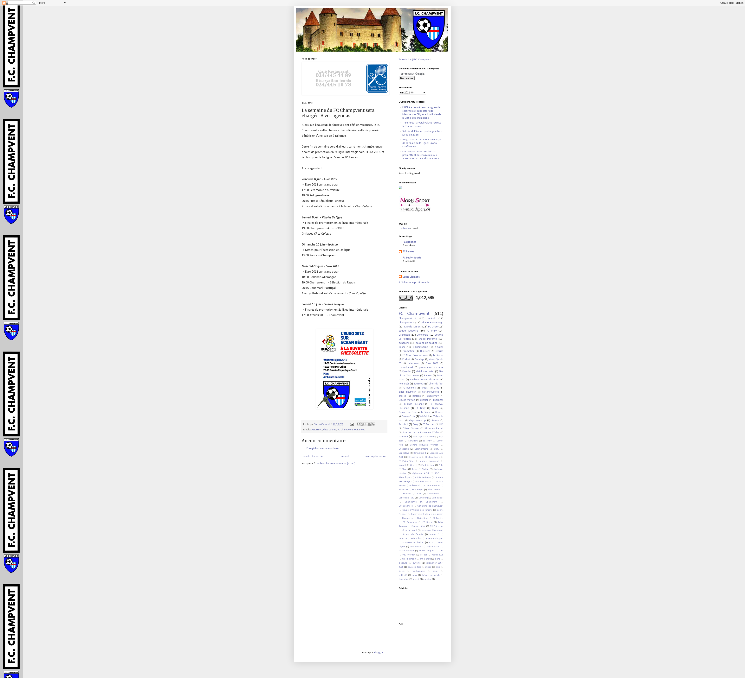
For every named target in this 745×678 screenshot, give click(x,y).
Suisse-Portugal (406, 551)
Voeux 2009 (437, 555)
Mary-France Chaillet (413, 543)
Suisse (415, 469)
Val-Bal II (424, 416)
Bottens (416, 396)
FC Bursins (438, 518)
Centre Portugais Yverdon (424, 445)
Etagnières (407, 518)
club (438, 567)
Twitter (425, 469)
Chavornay (433, 396)
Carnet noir (437, 498)
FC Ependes (409, 242)
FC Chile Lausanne (413, 404)
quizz (414, 575)
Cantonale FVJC (406, 498)
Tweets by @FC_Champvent (415, 59)
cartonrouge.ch (430, 392)
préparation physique (431, 367)
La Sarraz (438, 355)
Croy (415, 424)
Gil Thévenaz (436, 526)
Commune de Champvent (430, 506)
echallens (404, 343)
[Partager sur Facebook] (370, 424)
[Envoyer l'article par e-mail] (351, 424)
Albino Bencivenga (432, 322)
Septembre (415, 547)
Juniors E (434, 534)
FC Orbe (433, 326)
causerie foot (414, 567)
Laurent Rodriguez (434, 538)
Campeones (433, 494)
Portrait (406, 359)
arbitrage (418, 436)
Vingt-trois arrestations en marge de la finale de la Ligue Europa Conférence (421, 143)
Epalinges (438, 400)
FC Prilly (432, 330)
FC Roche (428, 522)
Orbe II (413, 465)
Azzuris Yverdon (432, 486)
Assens (435, 420)
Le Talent (426, 412)
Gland (435, 408)
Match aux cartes (425, 371)
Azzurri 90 (316, 429)
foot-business (418, 571)
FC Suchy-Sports (412, 257)
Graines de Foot (408, 412)
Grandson (404, 334)
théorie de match (431, 575)
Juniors (425, 388)
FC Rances (359, 429)
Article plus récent (313, 456)
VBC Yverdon (408, 555)
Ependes (406, 371)
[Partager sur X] (366, 424)
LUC (441, 424)
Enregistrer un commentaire (323, 448)
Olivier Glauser (411, 428)
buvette (417, 563)
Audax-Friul (414, 486)
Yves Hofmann (409, 559)
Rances (428, 375)
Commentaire (421, 449)
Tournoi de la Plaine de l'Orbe (421, 432)
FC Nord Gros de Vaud (415, 355)
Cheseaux (404, 449)
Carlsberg (423, 498)
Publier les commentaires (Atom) (336, 463)
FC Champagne (420, 347)
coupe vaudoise (408, 330)
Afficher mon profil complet (415, 282)
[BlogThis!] (362, 424)
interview (414, 363)
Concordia (422, 334)
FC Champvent (345, 429)
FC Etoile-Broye (432, 457)
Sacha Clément (411, 277)
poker (435, 571)
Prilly (441, 465)
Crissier (424, 400)
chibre (428, 567)
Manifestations (413, 326)
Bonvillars (413, 441)
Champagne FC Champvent (421, 502)
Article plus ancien (375, 456)
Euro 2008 (432, 363)
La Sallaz (438, 347)
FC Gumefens (410, 522)
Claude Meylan (407, 400)
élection (427, 579)
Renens (439, 412)
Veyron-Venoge (417, 420)
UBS (441, 551)
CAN (419, 494)
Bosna (402, 347)
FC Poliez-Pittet (406, 461)
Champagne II (406, 506)
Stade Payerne (428, 339)
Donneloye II (419, 453)
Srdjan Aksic (433, 547)
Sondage (419, 359)
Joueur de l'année (413, 534)
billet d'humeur (407, 392)
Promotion (409, 351)
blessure (403, 563)
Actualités (404, 384)
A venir (431, 437)
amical (431, 318)
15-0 (437, 473)
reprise (439, 351)
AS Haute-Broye (423, 477)
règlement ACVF (420, 473)
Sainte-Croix (408, 416)
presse (402, 396)
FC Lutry (420, 408)
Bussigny (427, 441)
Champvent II (406, 322)
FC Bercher (429, 424)
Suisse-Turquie (426, 551)
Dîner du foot (436, 384)
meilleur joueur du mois (424, 379)
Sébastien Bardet (433, 428)
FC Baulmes (409, 388)
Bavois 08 (403, 490)
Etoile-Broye (423, 518)
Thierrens (425, 351)
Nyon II (402, 465)
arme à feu (425, 559)
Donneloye (404, 453)
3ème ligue (404, 477)
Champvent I (407, 318)
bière (437, 559)
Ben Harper (417, 490)
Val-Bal (423, 555)
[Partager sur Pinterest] (373, 424)
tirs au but (404, 579)
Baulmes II (419, 384)
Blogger (378, 652)
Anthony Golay (423, 481)
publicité (403, 575)
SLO (431, 543)
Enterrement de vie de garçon (427, 514)
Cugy (436, 449)
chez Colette (329, 429)
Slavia (405, 469)
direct (402, 571)
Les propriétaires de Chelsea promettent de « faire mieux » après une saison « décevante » (420, 155)
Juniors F (403, 538)
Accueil (344, 456)
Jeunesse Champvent (432, 530)
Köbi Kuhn (416, 538)
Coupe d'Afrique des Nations (417, 510)
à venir (416, 579)
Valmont (403, 436)
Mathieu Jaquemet (429, 461)
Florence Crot (418, 526)
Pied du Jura (427, 465)
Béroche (407, 494)
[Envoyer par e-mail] (358, 424)
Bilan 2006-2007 (435, 490)
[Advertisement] (411, 604)
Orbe (436, 388)
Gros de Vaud (409, 530)
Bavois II (403, 424)
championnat (406, 367)
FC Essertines (414, 457)
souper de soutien (426, 343)
